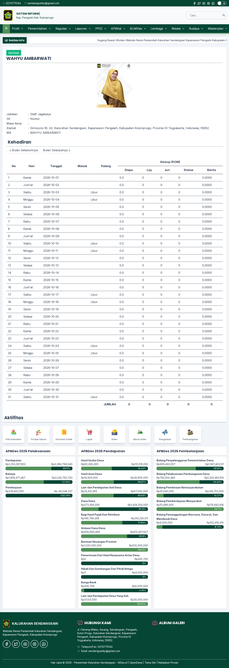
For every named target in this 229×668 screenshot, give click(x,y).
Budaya (194, 28)
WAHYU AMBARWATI (45, 132)
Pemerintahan (37, 28)
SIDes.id (123, 662)
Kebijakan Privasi (168, 662)
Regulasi (61, 28)
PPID (98, 28)
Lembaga (157, 28)
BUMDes (136, 28)
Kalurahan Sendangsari (101, 662)
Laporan (81, 28)
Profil (15, 28)
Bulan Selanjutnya (55, 150)
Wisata (176, 28)
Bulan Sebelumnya (25, 150)
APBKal (116, 28)
